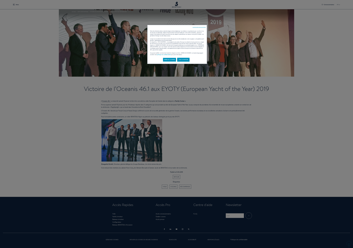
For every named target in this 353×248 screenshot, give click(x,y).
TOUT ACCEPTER (183, 59)
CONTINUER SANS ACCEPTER (199, 27)
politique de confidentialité (164, 54)
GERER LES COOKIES (169, 59)
